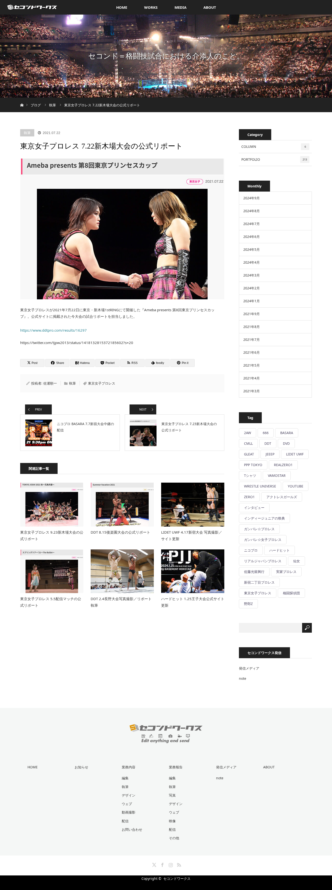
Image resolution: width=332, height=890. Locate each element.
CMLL (248, 443)
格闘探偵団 (291, 593)
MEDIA (180, 7)
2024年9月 (251, 198)
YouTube (295, 486)
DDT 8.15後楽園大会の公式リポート (120, 532)
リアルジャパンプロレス (262, 561)
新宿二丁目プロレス (259, 582)
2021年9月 (251, 313)
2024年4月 (251, 262)
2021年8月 (251, 326)
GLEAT (249, 454)
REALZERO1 (283, 464)
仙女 (296, 561)
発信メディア (249, 668)
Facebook (162, 864)
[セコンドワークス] (166, 739)
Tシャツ (250, 475)
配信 (125, 821)
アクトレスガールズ (281, 497)
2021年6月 (251, 352)
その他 (174, 838)
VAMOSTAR (277, 475)
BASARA (286, 432)
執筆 (27, 132)
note (242, 678)
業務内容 (128, 767)
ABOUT (209, 7)
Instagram (170, 864)
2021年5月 (251, 365)
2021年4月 (251, 378)
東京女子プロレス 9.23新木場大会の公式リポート (51, 535)
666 (266, 432)
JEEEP (270, 454)
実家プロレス (286, 571)
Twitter (153, 864)
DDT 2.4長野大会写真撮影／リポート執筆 (121, 602)
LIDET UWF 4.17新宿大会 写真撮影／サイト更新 (191, 535)
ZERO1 (249, 497)
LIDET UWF (295, 454)
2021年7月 (251, 339)
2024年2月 (251, 288)
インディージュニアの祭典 (264, 518)
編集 (125, 778)
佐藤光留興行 (254, 571)
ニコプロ (251, 550)
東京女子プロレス (101, 383)
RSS (178, 864)
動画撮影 (128, 812)
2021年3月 (251, 391)
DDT (267, 443)
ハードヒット (279, 550)
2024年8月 (251, 211)
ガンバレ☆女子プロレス (262, 539)
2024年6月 (251, 236)
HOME (121, 7)
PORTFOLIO (274, 159)
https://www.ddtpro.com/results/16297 (53, 330)
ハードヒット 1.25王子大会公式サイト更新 (192, 602)
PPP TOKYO (253, 464)
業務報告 (176, 767)
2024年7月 (251, 223)
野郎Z (248, 603)
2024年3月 (251, 275)
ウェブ (127, 803)
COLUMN (273, 146)
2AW (247, 432)
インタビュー (254, 507)
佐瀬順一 (50, 383)
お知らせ (81, 767)
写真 (172, 795)
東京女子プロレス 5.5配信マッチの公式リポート (50, 602)
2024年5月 (251, 249)
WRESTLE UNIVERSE (260, 486)
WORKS (150, 7)
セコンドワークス (177, 878)
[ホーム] (21, 99)
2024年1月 (251, 301)
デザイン (128, 795)
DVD (286, 443)
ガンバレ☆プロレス (259, 529)
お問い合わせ (132, 829)
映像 (172, 821)
